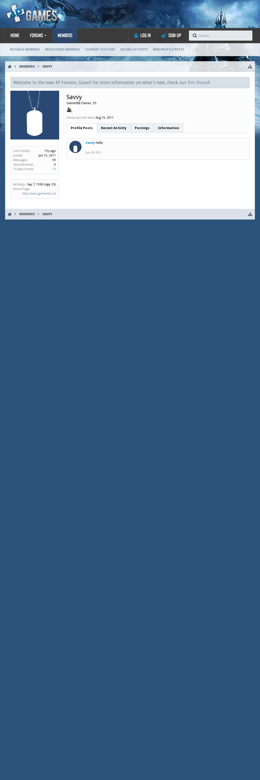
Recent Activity (134, 49)
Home (14, 35)
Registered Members (62, 49)
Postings (142, 128)
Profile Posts (82, 128)
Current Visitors (100, 49)
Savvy (90, 143)
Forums (36, 35)
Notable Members (25, 49)
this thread (198, 82)
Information (168, 128)
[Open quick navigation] (250, 66)
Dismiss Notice (246, 82)
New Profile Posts (168, 49)
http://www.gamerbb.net (39, 193)
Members (65, 35)
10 (54, 169)
